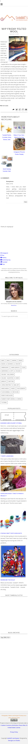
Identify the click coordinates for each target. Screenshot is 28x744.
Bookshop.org (6, 260)
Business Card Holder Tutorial (11, 423)
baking (14, 360)
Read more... (14, 305)
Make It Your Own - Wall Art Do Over (19, 136)
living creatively (6, 385)
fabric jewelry (15, 367)
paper (13, 388)
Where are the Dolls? (8, 580)
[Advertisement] (12, 237)
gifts (11, 371)
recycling (5, 105)
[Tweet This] (16, 109)
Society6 (4, 262)
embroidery (4, 367)
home (17, 378)
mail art (16, 385)
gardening (4, 371)
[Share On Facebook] (20, 109)
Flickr (3, 264)
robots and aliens (7, 395)
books (3, 364)
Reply (25, 202)
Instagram (5, 253)
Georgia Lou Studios (14, 740)
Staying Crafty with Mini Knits (11, 533)
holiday (18, 371)
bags (8, 360)
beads (20, 360)
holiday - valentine (7, 378)
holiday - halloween (7, 374)
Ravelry (4, 257)
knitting (11, 381)
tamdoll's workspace (13, 738)
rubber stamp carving (8, 399)
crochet (17, 364)
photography (21, 388)
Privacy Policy (14, 732)
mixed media (5, 388)
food (23, 367)
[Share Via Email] (26, 109)
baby (2, 360)
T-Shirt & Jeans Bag (7, 456)
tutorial (4, 402)
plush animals (5, 392)
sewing (19, 399)
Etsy (2, 255)
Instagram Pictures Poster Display (19, 153)
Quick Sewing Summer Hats (7, 170)
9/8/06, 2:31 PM (9, 183)
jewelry (3, 381)
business (10, 364)
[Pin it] (23, 109)
